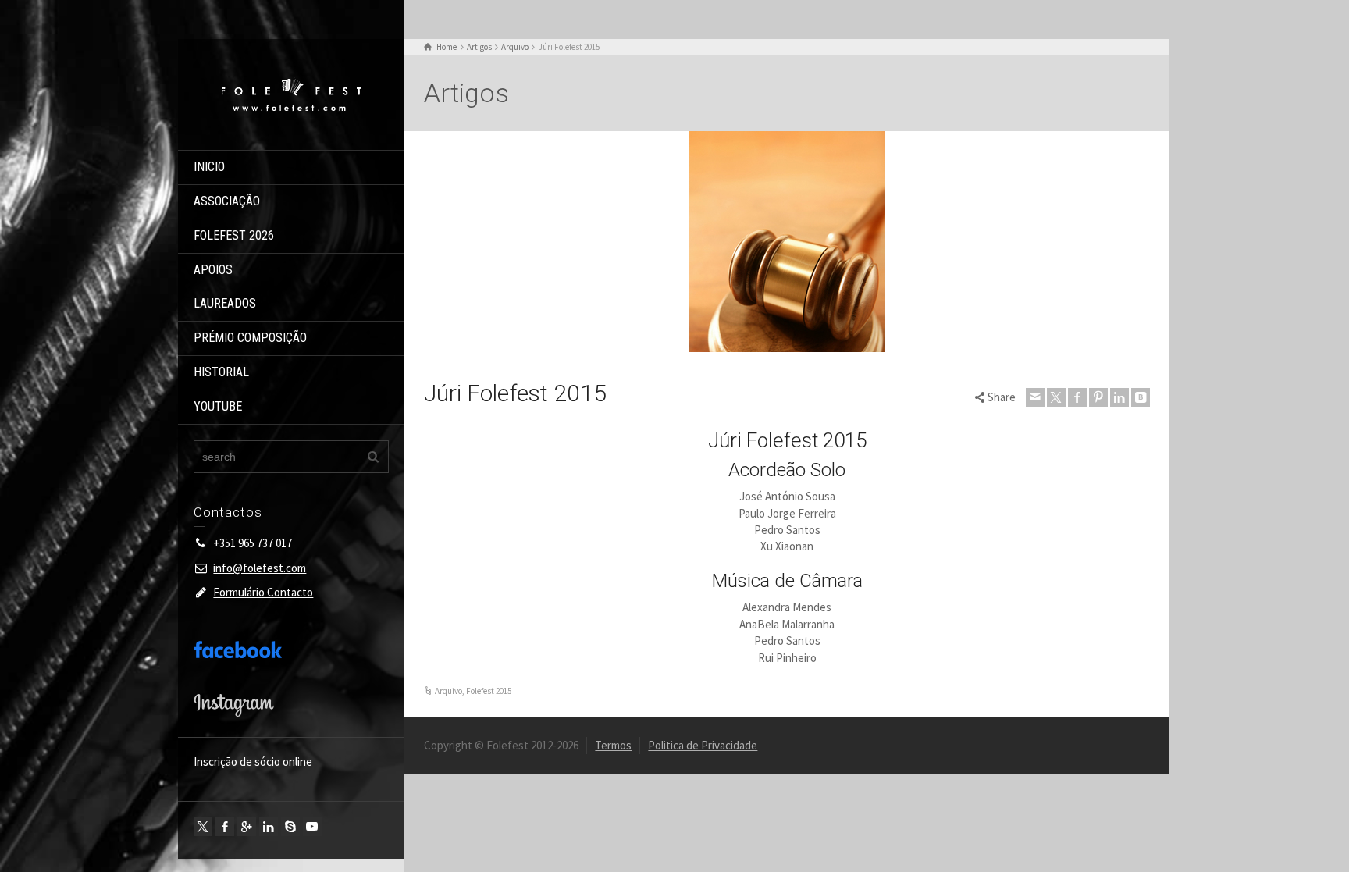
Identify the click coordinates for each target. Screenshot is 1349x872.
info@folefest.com (259, 568)
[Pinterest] (1098, 397)
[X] (203, 826)
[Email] (1035, 397)
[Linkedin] (268, 826)
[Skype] (290, 826)
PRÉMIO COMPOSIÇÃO (250, 337)
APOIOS (213, 269)
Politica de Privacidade (702, 745)
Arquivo (448, 690)
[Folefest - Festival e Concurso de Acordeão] (291, 93)
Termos (613, 745)
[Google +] (246, 826)
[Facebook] (224, 826)
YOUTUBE (218, 406)
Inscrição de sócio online (253, 761)
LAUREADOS (225, 303)
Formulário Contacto (263, 592)
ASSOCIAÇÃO (227, 201)
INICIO (209, 166)
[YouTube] (312, 826)
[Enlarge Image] (787, 241)
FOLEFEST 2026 (234, 235)
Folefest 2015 (488, 690)
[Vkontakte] (1140, 397)
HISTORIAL (221, 372)
